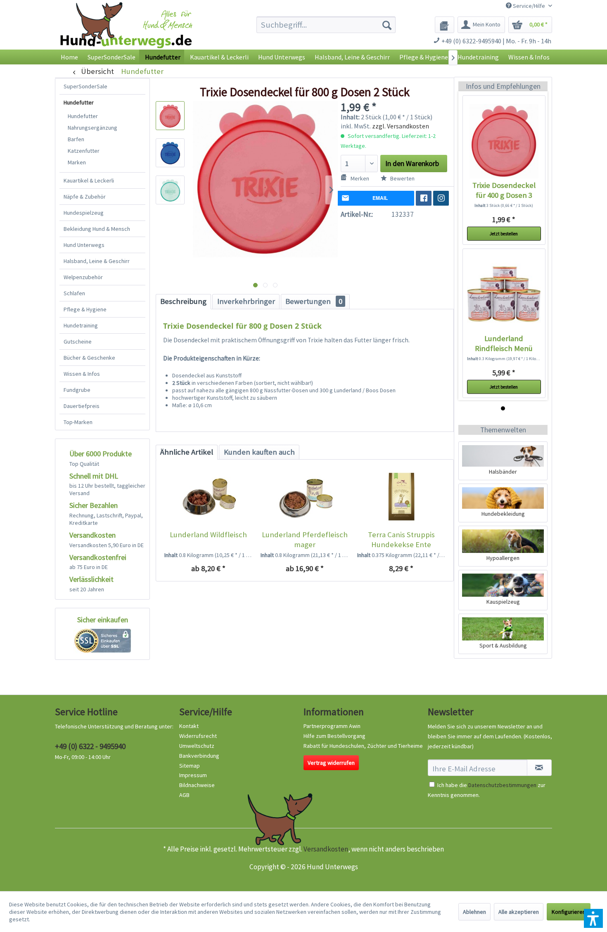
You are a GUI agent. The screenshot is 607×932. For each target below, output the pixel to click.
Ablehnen (474, 911)
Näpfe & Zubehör (85, 196)
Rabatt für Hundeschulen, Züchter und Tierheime (363, 745)
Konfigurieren (569, 911)
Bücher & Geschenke (89, 357)
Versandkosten (326, 849)
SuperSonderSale (85, 86)
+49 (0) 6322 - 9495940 (90, 746)
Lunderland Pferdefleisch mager (305, 539)
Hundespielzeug (84, 212)
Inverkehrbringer (246, 301)
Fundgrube (77, 390)
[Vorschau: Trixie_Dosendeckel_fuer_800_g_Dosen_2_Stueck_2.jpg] (170, 152)
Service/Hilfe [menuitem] (529, 5)
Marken (77, 162)
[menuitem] (326, 25)
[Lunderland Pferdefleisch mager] (305, 497)
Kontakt (189, 726)
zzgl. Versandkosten (400, 126)
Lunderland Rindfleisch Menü (504, 343)
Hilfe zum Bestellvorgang (334, 736)
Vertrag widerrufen (331, 762)
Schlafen (74, 293)
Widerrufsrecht (198, 736)
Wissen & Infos (82, 373)
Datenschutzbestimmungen (502, 785)
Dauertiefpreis (82, 406)
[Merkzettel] (444, 25)
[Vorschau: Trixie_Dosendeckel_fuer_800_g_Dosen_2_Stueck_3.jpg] (170, 189)
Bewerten (402, 178)
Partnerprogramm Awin (332, 726)
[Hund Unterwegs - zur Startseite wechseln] (126, 32)
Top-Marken (78, 422)
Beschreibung (183, 301)
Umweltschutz (196, 745)
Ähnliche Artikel (186, 452)
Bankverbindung (199, 755)
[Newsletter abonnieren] (539, 767)
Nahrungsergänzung (92, 127)
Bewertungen (313, 301)
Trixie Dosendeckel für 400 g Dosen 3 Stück (504, 190)
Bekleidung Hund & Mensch (97, 228)
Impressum (193, 775)
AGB (184, 795)
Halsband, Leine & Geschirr (97, 261)
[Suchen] (387, 25)
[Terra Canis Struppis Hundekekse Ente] (401, 497)
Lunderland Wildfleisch (208, 534)
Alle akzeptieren (518, 911)
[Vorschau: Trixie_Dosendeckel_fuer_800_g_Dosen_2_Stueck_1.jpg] (170, 115)
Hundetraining (81, 325)
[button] (593, 918)
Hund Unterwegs (84, 245)
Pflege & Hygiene (85, 309)
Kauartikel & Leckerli (89, 180)
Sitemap (189, 765)
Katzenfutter (84, 150)
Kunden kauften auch (259, 452)
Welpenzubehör (83, 277)
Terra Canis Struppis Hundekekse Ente (401, 539)
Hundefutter (79, 102)
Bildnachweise (197, 785)
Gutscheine (78, 341)
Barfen (76, 139)
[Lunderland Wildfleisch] (208, 497)
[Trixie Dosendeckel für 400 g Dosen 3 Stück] (504, 141)
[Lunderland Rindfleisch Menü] (504, 294)
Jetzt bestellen (504, 233)
